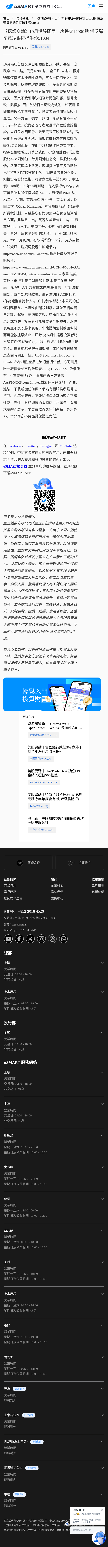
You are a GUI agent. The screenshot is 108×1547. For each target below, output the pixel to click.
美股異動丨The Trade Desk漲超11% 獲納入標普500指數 (54, 773)
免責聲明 (98, 885)
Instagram (47, 446)
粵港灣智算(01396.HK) (43, 735)
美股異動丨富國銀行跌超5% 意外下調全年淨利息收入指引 (55, 749)
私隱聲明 (98, 892)
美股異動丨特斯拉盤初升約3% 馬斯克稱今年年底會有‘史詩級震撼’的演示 (55, 797)
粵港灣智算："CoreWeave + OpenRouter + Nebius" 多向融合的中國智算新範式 (55, 726)
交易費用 (10, 885)
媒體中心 (57, 898)
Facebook (15, 446)
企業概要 (57, 885)
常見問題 (10, 892)
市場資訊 (22, 18)
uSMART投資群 (15, 466)
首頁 (6, 18)
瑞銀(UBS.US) (40, 46)
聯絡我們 (57, 892)
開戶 (91, 6)
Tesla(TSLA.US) (39, 806)
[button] (54, 970)
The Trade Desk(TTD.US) (44, 782)
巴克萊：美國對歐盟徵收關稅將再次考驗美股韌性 (56, 821)
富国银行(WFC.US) (41, 758)
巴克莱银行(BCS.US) (42, 829)
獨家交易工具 (13, 898)
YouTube (65, 446)
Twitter (31, 446)
